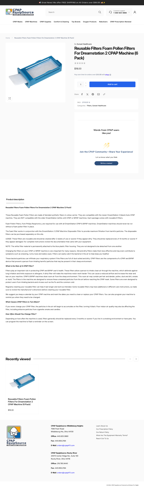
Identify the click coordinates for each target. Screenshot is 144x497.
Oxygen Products (90, 22)
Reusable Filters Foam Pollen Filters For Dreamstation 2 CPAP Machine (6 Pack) (22, 402)
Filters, (89, 106)
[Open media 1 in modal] (35, 72)
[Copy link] (104, 94)
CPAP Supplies (45, 22)
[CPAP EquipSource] (17, 446)
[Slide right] (136, 359)
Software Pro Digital (133, 485)
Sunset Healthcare (83, 44)
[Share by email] (98, 94)
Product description (15, 199)
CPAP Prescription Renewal (120, 22)
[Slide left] (130, 359)
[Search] (100, 12)
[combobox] (74, 12)
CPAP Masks (17, 22)
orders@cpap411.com (65, 445)
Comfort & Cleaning (61, 22)
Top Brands (76, 22)
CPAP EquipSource (116, 485)
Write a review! (106, 163)
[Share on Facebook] (82, 94)
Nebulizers (103, 22)
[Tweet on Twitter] (87, 94)
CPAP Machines (31, 22)
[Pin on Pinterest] (93, 94)
